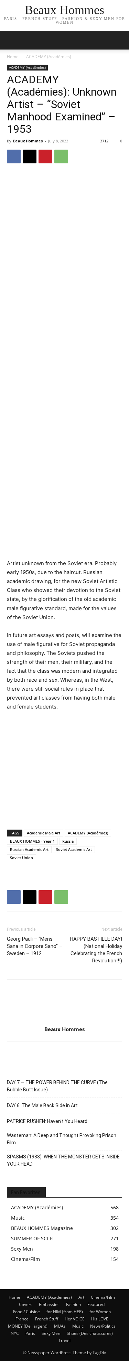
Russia (68, 841)
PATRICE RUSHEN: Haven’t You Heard (47, 1121)
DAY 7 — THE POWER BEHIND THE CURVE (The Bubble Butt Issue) (57, 1086)
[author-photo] (64, 1020)
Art (81, 1297)
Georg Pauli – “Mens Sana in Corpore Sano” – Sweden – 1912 (34, 946)
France (22, 1319)
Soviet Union (21, 857)
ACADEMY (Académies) (48, 57)
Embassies (49, 1304)
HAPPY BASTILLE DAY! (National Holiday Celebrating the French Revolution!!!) (96, 950)
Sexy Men (51, 1333)
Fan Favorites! (26, 1192)
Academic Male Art (43, 832)
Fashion (73, 1304)
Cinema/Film (103, 1297)
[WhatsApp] (61, 156)
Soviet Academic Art (74, 849)
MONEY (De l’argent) (27, 1326)
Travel (64, 1340)
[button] (119, 40)
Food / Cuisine (26, 1312)
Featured (96, 1304)
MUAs (60, 1326)
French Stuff (46, 1319)
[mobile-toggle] (12, 40)
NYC (15, 1333)
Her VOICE (75, 1319)
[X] (29, 156)
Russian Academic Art (29, 849)
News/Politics (103, 1326)
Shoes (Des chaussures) (90, 1333)
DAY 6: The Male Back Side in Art (42, 1105)
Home (13, 57)
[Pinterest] (45, 156)
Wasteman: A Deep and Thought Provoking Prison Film (61, 1139)
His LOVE (99, 1319)
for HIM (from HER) (64, 1312)
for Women (100, 1312)
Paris (30, 1333)
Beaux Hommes (28, 140)
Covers (25, 1304)
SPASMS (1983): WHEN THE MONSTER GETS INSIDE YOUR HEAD (63, 1160)
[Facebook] (14, 156)
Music (78, 1326)
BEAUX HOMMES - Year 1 (32, 841)
